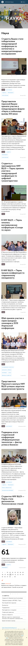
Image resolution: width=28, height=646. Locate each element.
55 (2, 576)
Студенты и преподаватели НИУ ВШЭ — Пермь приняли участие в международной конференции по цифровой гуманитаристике (12, 172)
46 (2, 574)
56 (5, 576)
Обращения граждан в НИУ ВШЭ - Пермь (11, 600)
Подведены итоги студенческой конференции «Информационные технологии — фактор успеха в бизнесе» (11, 438)
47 (5, 574)
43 (17, 572)
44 (20, 572)
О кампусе (5, 595)
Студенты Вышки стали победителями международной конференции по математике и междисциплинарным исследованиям (12, 46)
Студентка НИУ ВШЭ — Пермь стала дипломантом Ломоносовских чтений (12, 500)
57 (7, 576)
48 (7, 574)
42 (15, 572)
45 (23, 572)
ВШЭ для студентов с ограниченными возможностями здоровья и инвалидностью (12, 617)
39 (7, 572)
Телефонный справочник (8, 612)
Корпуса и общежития (7, 614)
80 (15, 576)
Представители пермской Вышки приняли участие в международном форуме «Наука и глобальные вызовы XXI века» (13, 107)
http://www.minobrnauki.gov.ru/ (9, 627)
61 (5, 551)
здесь (22, 635)
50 (12, 574)
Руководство (5, 605)
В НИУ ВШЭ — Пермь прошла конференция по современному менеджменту (12, 274)
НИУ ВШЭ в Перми (9, 2)
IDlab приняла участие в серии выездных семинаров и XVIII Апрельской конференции (12, 323)
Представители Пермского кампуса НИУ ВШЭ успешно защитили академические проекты (13, 385)
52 (18, 574)
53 (20, 574)
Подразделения (5, 607)
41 (12, 572)
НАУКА (14, 18)
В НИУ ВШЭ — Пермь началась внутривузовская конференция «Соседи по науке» (12, 225)
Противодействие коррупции (9, 602)
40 (10, 572)
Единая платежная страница (8, 620)
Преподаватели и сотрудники (9, 610)
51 (15, 574)
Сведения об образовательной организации (12, 598)
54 (23, 574)
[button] (3, 66)
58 (10, 576)
